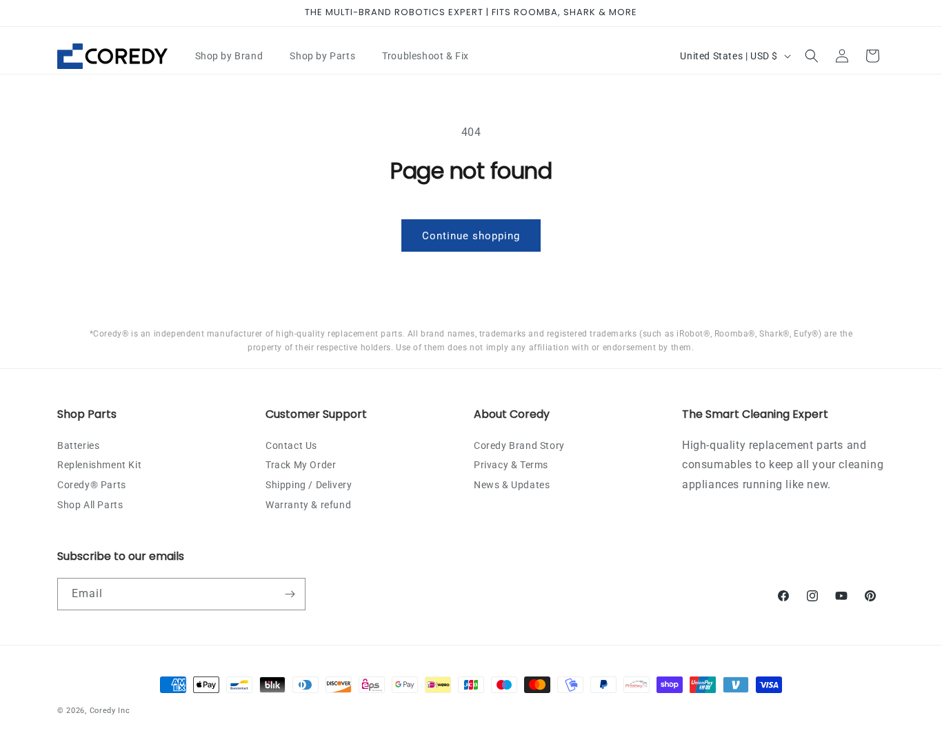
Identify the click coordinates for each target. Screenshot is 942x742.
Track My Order (300, 464)
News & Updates (512, 484)
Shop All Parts (90, 504)
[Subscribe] (289, 594)
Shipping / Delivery (308, 484)
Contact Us (291, 445)
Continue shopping (471, 236)
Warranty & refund (308, 504)
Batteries (78, 445)
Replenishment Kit (99, 464)
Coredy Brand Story (519, 445)
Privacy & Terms (511, 464)
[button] (234, 55)
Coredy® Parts (91, 484)
